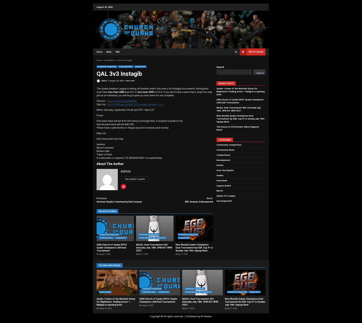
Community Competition (107, 67)
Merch (219, 190)
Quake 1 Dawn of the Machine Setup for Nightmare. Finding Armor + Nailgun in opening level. (240, 91)
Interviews (221, 180)
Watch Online (256, 52)
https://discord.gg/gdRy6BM (122, 100)
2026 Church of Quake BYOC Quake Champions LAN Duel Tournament (115, 228)
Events (219, 165)
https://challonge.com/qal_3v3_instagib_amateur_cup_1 (135, 104)
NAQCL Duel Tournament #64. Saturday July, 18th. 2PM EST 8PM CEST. (154, 228)
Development (223, 160)
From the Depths (225, 170)
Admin (104, 81)
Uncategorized (224, 201)
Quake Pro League (225, 195)
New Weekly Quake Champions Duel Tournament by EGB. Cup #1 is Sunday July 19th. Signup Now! (194, 228)
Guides (219, 175)
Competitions (140, 67)
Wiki (118, 52)
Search (220, 67)
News (109, 52)
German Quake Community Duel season (119, 200)
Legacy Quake (223, 185)
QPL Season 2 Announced (199, 200)
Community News (125, 67)
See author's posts (135, 179)
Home (99, 52)
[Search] (236, 52)
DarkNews (191, 316)
